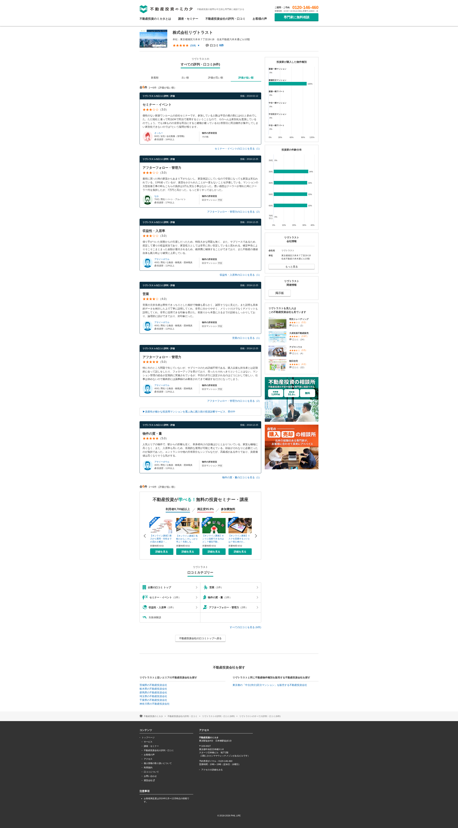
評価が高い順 (215, 77)
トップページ (148, 737)
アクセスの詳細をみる (212, 769)
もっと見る (291, 266)
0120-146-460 (305, 7)
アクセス (148, 759)
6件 (221, 45)
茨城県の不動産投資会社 (153, 685)
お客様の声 (260, 18)
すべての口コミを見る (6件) (245, 627)
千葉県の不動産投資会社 (153, 700)
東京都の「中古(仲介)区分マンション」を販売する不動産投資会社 (270, 685)
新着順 (155, 77)
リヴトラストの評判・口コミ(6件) (218, 716)
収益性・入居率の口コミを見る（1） (240, 274)
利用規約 (148, 767)
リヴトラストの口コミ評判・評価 (159, 96)
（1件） (216, 587)
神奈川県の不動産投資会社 (155, 703)
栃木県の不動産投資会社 (153, 688)
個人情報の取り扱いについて (158, 763)
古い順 (185, 77)
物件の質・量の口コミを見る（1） (241, 477)
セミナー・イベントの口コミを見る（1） (238, 148)
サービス (148, 742)
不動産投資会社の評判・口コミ (225, 18)
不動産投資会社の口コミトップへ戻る (200, 638)
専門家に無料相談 (297, 17)
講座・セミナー (188, 18)
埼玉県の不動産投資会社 (153, 696)
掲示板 (279, 292)
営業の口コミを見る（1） (246, 337)
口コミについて (151, 772)
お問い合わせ (150, 776)
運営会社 (148, 780)
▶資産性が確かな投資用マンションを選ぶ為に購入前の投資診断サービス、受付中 (189, 411)
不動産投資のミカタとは (155, 18)
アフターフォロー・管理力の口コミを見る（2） (234, 211)
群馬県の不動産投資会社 (153, 692)
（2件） (228, 607)
